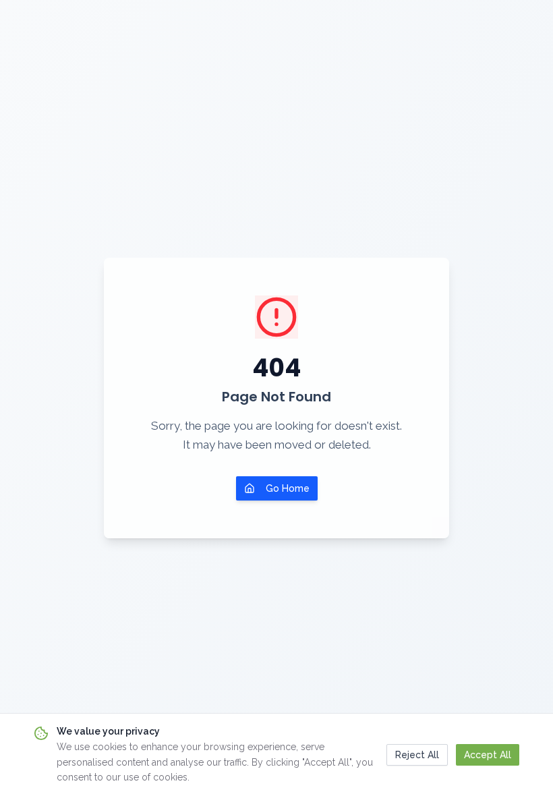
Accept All (487, 754)
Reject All (417, 754)
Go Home (288, 488)
